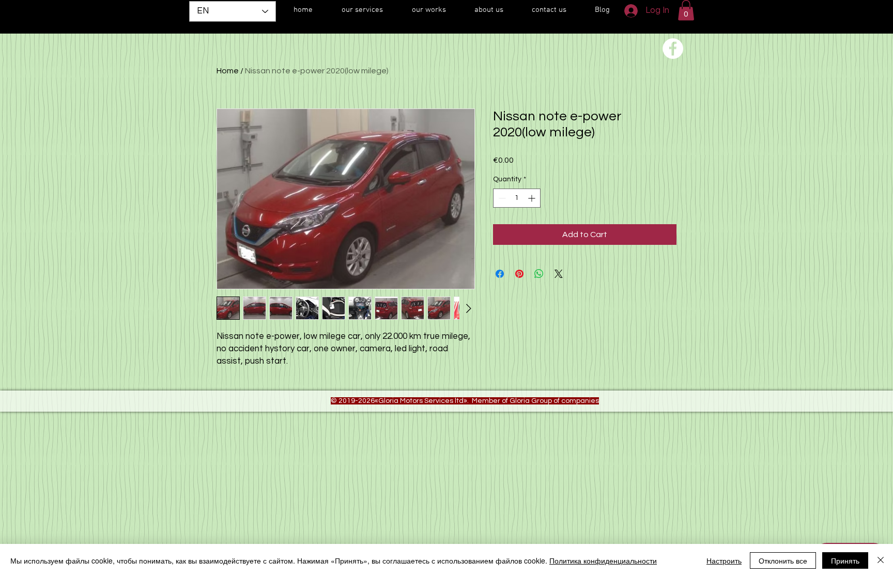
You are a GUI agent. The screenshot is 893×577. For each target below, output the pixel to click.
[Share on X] (558, 274)
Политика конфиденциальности (603, 560)
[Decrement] (501, 198)
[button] (686, 10)
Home (228, 71)
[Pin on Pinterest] (519, 274)
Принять (845, 560)
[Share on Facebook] (500, 274)
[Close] (880, 560)
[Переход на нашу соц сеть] (673, 48)
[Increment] (532, 198)
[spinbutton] (516, 198)
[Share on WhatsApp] (539, 274)
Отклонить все (783, 560)
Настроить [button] (724, 560)
